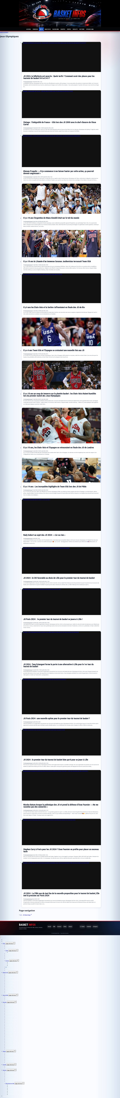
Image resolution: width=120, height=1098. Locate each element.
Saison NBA (55, 29)
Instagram (95, 926)
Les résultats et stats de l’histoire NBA (14, 1081)
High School (8, 958)
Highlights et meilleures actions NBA (14, 1054)
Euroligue (10, 965)
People (7, 1067)
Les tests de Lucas (10, 989)
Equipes (63, 29)
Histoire (81, 29)
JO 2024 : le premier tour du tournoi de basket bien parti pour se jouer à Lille (55, 759)
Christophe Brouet (28, 81)
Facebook (89, 926)
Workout (7, 1062)
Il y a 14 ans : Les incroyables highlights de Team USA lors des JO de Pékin (54, 486)
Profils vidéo (8, 992)
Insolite (75, 29)
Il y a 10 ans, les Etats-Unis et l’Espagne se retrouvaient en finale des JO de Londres (58, 447)
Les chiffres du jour (10, 1000)
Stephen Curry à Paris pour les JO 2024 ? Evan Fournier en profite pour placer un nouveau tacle (61, 850)
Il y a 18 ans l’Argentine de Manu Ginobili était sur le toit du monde (51, 218)
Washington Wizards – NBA (12, 1049)
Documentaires (9, 1059)
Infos (41, 29)
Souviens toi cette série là (11, 1075)
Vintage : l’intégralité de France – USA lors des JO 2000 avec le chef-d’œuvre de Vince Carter (59, 123)
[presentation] (61, 57)
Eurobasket (8, 970)
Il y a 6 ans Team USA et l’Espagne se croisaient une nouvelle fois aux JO (53, 350)
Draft (7, 948)
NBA (54, 926)
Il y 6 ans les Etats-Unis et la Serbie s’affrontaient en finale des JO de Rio (54, 307)
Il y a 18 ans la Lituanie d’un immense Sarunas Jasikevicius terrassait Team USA (57, 261)
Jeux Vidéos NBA (9, 953)
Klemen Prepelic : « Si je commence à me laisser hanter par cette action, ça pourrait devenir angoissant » (58, 172)
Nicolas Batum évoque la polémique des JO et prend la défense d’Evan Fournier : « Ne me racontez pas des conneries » (60, 805)
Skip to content (4, 32)
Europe (7, 960)
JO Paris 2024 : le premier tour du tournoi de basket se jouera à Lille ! (52, 619)
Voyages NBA (90, 29)
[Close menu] (0, 936)
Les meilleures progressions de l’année (17, 1094)
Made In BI (48, 29)
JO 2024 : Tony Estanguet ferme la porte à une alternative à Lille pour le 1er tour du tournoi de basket (58, 665)
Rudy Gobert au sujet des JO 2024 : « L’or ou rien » (44, 535)
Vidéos (69, 29)
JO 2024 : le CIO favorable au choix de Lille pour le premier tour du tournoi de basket (59, 578)
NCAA (7, 950)
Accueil (28, 29)
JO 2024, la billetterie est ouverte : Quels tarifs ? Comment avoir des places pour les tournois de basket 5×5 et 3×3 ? (59, 77)
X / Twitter (82, 926)
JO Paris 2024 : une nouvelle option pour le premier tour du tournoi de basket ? (56, 718)
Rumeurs (35, 29)
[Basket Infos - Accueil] (60, 13)
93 (24, 915)
